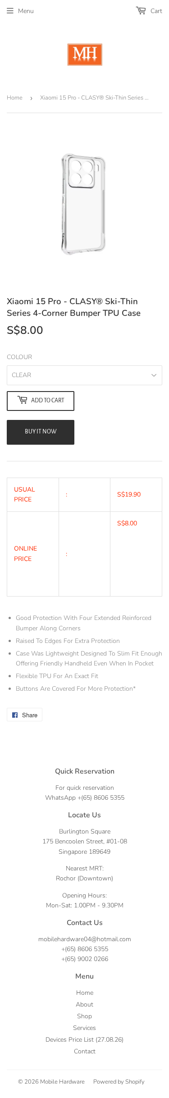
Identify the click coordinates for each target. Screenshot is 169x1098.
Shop (84, 1016)
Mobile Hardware (62, 1082)
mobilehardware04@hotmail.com (84, 939)
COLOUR (19, 357)
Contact (85, 1051)
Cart (155, 11)
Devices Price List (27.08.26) (84, 1039)
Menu (26, 11)
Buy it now (41, 431)
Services (84, 1028)
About (84, 1004)
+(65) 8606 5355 (101, 797)
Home (15, 98)
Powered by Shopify (119, 1082)
